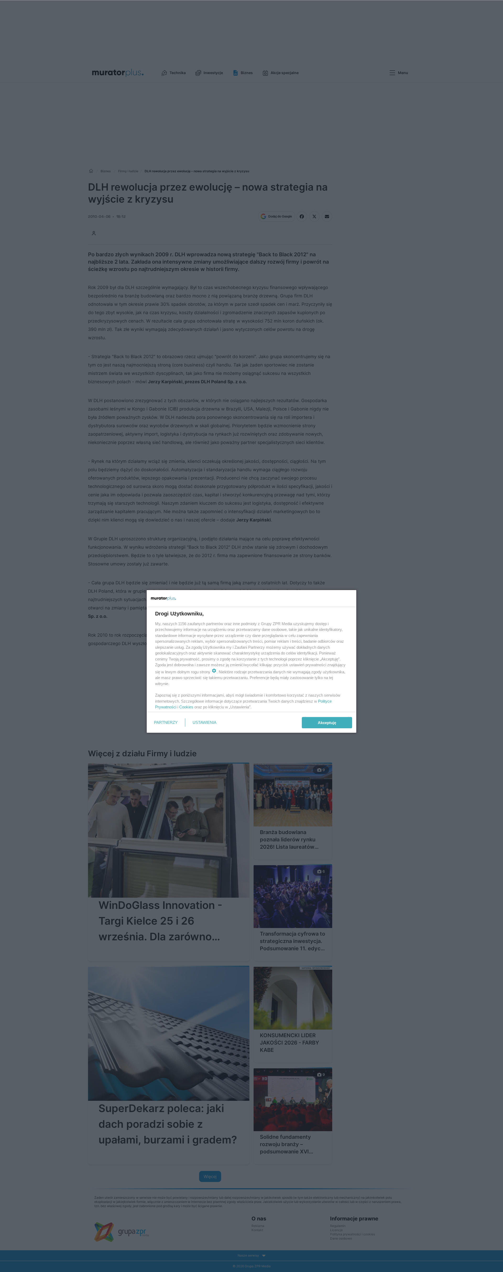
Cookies (186, 707)
